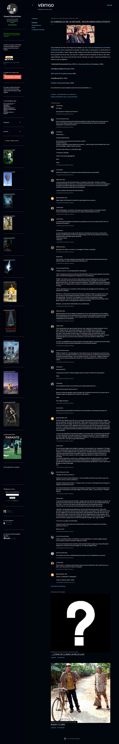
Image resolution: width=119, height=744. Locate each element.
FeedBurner (15, 500)
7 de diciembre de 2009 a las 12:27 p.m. (65, 362)
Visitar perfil (12, 25)
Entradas (8, 510)
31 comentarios (61, 657)
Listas (33, 27)
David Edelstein (36, 25)
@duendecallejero (60, 197)
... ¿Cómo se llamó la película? (67, 654)
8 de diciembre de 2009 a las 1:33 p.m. (65, 548)
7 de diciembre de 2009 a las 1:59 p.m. (65, 441)
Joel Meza (58, 207)
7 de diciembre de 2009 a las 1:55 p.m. (65, 413)
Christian (58, 105)
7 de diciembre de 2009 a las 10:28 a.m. (65, 263)
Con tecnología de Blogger (73, 738)
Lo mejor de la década (38, 29)
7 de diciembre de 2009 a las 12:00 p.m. (65, 345)
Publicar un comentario (58, 586)
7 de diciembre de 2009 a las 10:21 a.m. (65, 252)
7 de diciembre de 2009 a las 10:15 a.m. (65, 242)
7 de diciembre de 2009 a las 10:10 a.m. (65, 214)
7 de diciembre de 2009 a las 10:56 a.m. (65, 306)
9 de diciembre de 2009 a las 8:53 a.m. (65, 569)
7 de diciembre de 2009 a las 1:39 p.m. (65, 403)
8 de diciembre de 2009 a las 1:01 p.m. (65, 531)
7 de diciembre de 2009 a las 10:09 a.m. (65, 202)
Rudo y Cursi (58, 724)
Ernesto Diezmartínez (61, 118)
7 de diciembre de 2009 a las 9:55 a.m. (65, 193)
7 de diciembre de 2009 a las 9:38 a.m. (65, 127)
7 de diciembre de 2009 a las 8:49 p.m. (65, 493)
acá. (90, 87)
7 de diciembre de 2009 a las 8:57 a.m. (65, 114)
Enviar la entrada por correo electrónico (66, 94)
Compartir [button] (35, 18)
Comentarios (9, 512)
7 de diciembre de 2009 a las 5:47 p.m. (65, 467)
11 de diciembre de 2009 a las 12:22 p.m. (65, 582)
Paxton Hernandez (60, 552)
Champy (58, 132)
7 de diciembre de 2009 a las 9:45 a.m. (65, 174)
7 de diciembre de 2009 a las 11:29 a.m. (65, 321)
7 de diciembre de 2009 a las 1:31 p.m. (65, 378)
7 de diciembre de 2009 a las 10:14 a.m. (65, 225)
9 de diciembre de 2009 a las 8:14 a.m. (65, 557)
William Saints (59, 179)
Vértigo (46, 5)
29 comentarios (61, 727)
